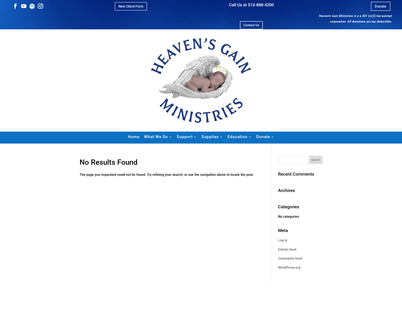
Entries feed (287, 249)
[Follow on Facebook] (15, 6)
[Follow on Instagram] (40, 6)
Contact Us (251, 25)
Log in (282, 240)
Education (237, 136)
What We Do (156, 136)
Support (185, 136)
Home (133, 136)
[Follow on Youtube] (23, 6)
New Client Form (131, 6)
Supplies (210, 136)
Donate (380, 6)
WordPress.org (289, 267)
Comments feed (290, 258)
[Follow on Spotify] (32, 6)
